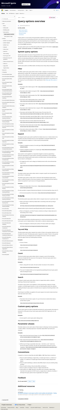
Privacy (27, 407)
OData (23, 17)
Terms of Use (45, 407)
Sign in (57, 10)
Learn (19, 17)
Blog (17, 407)
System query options (23, 30)
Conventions (21, 34)
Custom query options (23, 31)
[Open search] (54, 10)
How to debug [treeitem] (6, 53)
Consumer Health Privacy (35, 407)
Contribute (22, 407)
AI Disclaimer (3, 407)
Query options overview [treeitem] (9, 34)
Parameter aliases (22, 33)
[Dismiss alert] (58, 2)
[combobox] (8, 19)
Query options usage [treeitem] (8, 36)
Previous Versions (11, 407)
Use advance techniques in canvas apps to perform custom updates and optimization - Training (37, 393)
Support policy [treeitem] (6, 67)
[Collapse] (15, 16)
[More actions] (57, 17)
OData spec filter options (51, 80)
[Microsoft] (2, 10)
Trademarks (51, 407)
